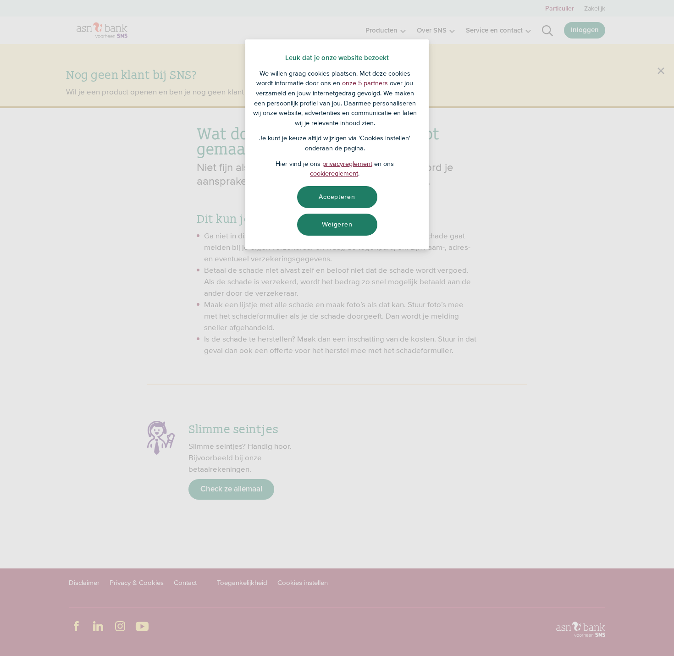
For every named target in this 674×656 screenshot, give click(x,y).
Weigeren (337, 224)
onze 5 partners (365, 83)
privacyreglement (347, 163)
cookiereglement (334, 173)
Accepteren (337, 196)
